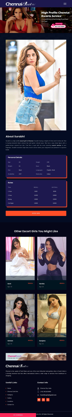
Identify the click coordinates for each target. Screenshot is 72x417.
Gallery (9, 398)
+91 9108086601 (18, 415)
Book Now (36, 213)
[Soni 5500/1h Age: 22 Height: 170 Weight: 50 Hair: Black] (20, 258)
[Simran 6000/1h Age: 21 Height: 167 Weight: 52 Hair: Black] (20, 315)
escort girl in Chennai (26, 141)
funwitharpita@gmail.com (48, 395)
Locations (10, 401)
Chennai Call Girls (12, 391)
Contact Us (10, 404)
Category (10, 394)
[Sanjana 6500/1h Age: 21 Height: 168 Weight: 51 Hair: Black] (51, 315)
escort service (56, 145)
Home (9, 388)
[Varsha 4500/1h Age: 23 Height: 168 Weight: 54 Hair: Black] (51, 258)
